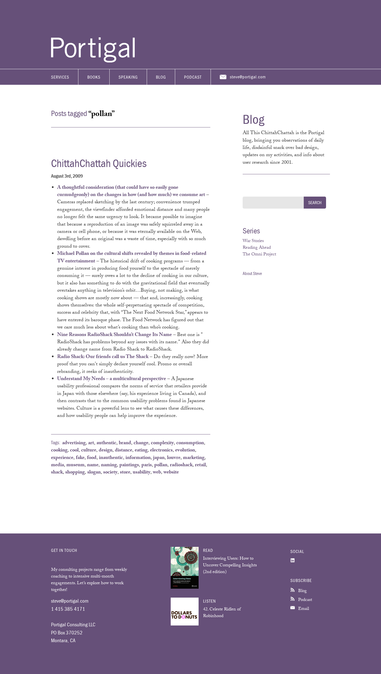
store (125, 472)
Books (93, 77)
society (110, 472)
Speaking (128, 77)
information (138, 458)
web (157, 472)
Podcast (193, 77)
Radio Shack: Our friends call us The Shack (102, 357)
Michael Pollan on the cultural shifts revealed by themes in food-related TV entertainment (131, 257)
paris (146, 465)
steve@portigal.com (248, 76)
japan (159, 458)
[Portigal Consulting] (93, 61)
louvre (173, 458)
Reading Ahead (257, 248)
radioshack (181, 465)
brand (125, 443)
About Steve (252, 273)
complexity (162, 443)
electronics (161, 450)
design (105, 450)
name (92, 465)
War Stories (253, 241)
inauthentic (111, 458)
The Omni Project (259, 255)
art (91, 443)
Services (60, 77)
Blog (161, 77)
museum (75, 465)
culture (88, 450)
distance (123, 450)
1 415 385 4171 (68, 608)
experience (62, 458)
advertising (74, 443)
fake (80, 458)
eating (141, 450)
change (141, 443)
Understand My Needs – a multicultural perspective (111, 379)
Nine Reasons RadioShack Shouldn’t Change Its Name (114, 335)
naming (109, 465)
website (171, 472)
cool (74, 450)
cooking (59, 450)
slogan (94, 472)
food (92, 458)
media (57, 465)
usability (141, 472)
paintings (129, 465)
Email (303, 609)
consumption (190, 443)
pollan (160, 465)
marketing (193, 458)
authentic (106, 443)
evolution (185, 450)
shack (57, 472)
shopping (75, 472)
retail (200, 465)
